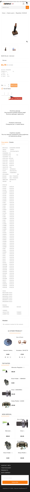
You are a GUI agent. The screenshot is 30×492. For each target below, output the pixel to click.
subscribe (15, 482)
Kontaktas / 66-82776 (22, 350)
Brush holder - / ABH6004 (18, 378)
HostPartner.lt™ (23, 488)
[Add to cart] (5, 357)
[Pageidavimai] (10, 357)
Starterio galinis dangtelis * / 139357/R (8, 351)
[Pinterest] (9, 93)
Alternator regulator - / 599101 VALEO (17, 368)
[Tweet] (6, 93)
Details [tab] (11, 142)
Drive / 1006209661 (16, 389)
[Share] (2, 93)
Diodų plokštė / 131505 (17, 401)
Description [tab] (5, 142)
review (4, 60)
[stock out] (20, 357)
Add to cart (14, 85)
